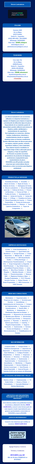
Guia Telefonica (9, 352)
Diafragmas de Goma (24, 186)
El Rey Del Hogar (20, 260)
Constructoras (23, 361)
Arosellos (24, 181)
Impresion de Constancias (21, 350)
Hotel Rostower (9, 266)
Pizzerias (16, 320)
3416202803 (21, 40)
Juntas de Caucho (16, 196)
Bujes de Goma (23, 184)
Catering (24, 322)
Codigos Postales (23, 352)
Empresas (26, 355)
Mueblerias (10, 310)
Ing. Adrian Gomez (23, 266)
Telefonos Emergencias (11, 348)
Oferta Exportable (9, 369)
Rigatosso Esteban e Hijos (19, 276)
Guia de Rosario (23, 369)
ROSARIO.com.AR (17, 455)
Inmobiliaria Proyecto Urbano (14, 268)
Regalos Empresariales (13, 325)
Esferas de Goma (18, 190)
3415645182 (21, 70)
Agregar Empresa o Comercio (17, 446)
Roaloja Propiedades (11, 278)
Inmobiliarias (20, 302)
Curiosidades (8, 384)
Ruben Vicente (23, 280)
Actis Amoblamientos (20, 249)
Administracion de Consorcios (13, 304)
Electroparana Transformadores (14, 262)
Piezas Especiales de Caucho (14, 200)
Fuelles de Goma (10, 194)
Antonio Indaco (11, 251)
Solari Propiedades (9, 282)
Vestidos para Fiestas (13, 318)
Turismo (17, 355)
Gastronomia (18, 327)
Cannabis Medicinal (22, 384)
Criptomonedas (21, 380)
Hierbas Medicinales (17, 386)
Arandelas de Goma (11, 181)
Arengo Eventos (19, 253)
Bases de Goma (10, 184)
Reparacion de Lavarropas (22, 314)
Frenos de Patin (22, 192)
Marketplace (9, 298)
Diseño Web (23, 308)
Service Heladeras (22, 365)
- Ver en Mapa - (17, 32)
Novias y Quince (10, 359)
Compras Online (10, 346)
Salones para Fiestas (12, 322)
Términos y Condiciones (17, 450)
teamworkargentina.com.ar (17, 74)
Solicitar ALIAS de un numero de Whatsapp (17, 371)
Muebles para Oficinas (13, 316)
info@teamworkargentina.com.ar (17, 76)
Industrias (26, 357)
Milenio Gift (18, 255)
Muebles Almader (18, 272)
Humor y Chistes (21, 382)
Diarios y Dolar (8, 380)
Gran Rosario (24, 367)
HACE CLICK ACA (21, 424)
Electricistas (27, 316)
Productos (7, 357)
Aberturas (25, 320)
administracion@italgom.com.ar (17, 46)
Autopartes (7, 314)
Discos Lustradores (11, 188)
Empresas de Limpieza (11, 300)
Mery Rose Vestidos (17, 270)
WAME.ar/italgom (21, 42)
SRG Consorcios (23, 282)
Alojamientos (21, 310)
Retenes (22, 204)
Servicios (17, 357)
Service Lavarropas (10, 367)
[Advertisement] (16, 95)
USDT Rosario (17, 284)
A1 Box (7, 249)
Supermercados (21, 298)
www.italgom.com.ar (17, 44)
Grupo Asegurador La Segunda (19, 264)
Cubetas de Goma (9, 186)
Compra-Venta (23, 346)
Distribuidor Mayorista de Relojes (16, 312)
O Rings (12, 198)
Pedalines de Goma (25, 198)
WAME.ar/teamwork (21, 72)
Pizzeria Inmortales (17, 274)
